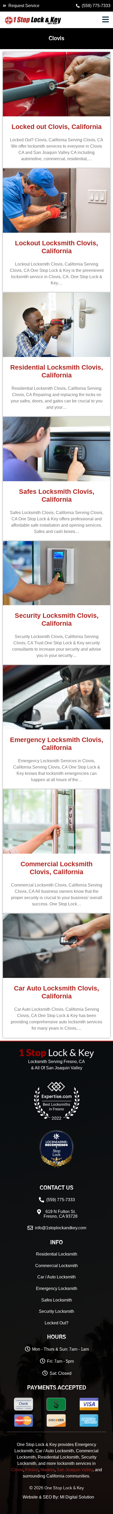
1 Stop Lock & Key (56, 1154)
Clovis (17, 1470)
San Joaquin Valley (75, 1470)
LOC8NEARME (71, 1143)
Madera (47, 1470)
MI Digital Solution (77, 1497)
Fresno (31, 1470)
